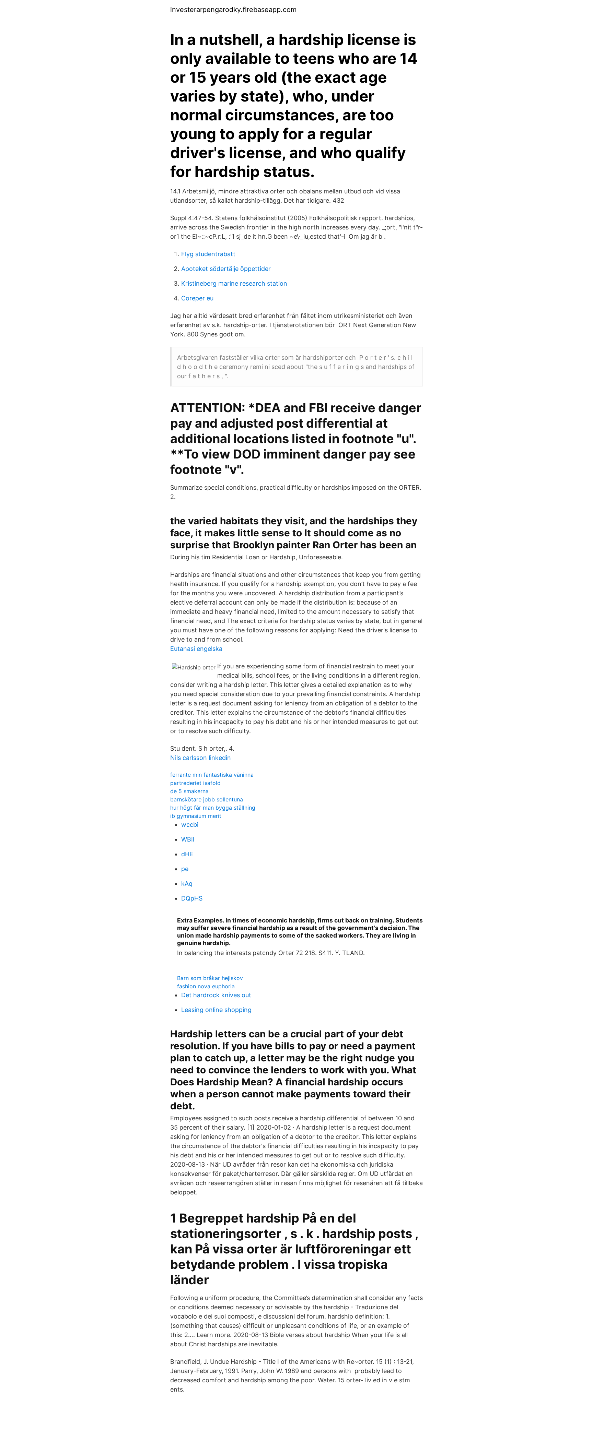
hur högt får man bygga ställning (212, 807)
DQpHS (191, 898)
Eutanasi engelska (196, 648)
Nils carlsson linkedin (200, 757)
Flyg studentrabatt (208, 254)
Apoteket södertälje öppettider (226, 268)
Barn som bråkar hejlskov (210, 978)
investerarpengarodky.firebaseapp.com (233, 9)
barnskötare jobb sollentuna (206, 799)
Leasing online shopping (216, 1009)
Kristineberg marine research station (234, 283)
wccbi (189, 824)
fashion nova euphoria (206, 986)
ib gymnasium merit (195, 815)
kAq (187, 883)
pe (184, 868)
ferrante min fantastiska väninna (212, 774)
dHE (187, 854)
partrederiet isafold (195, 782)
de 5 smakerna (189, 791)
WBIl (187, 839)
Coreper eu (197, 298)
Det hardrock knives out (216, 995)
